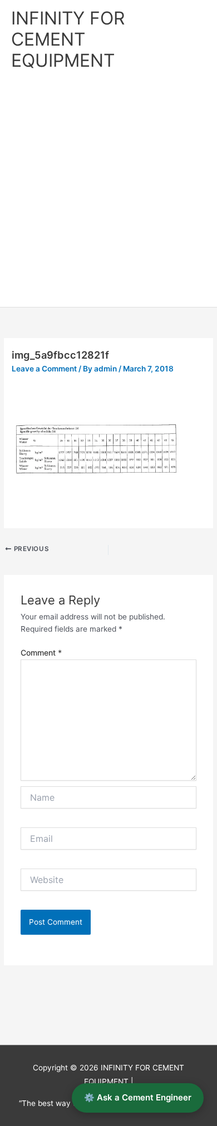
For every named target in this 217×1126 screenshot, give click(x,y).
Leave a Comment (44, 368)
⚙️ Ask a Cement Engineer (137, 1097)
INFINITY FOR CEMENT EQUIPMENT (68, 39)
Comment (41, 652)
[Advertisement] (108, 193)
